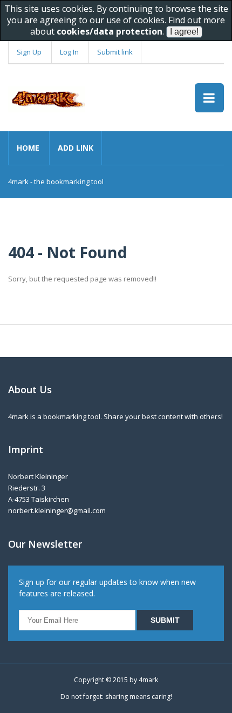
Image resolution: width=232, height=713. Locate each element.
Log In (69, 52)
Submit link (115, 52)
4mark (148, 679)
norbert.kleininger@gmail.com (57, 510)
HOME (28, 148)
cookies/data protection (109, 31)
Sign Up (29, 52)
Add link (75, 148)
